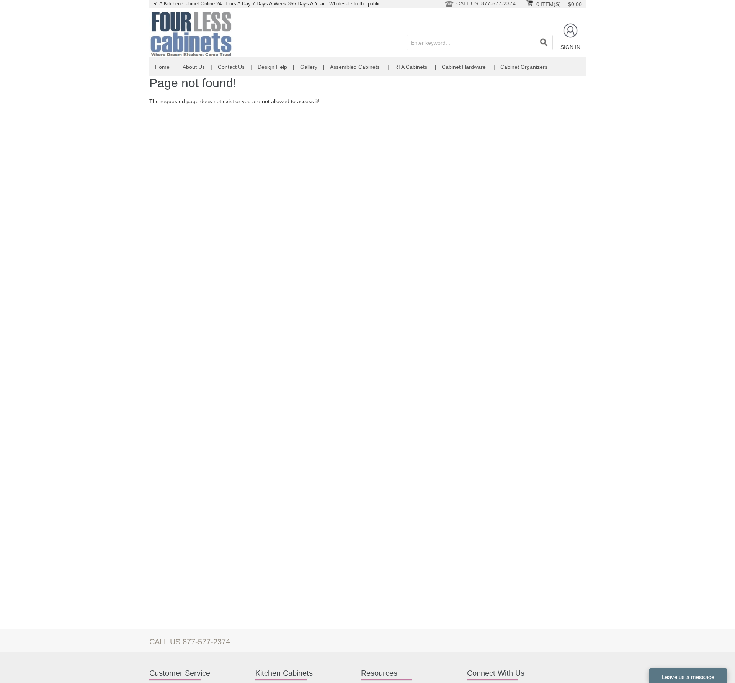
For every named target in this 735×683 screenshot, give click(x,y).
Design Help (272, 67)
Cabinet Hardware (464, 67)
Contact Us (231, 67)
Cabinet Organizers (523, 67)
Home (162, 67)
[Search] (543, 42)
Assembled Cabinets (355, 67)
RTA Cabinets (410, 67)
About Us (194, 67)
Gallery (308, 67)
